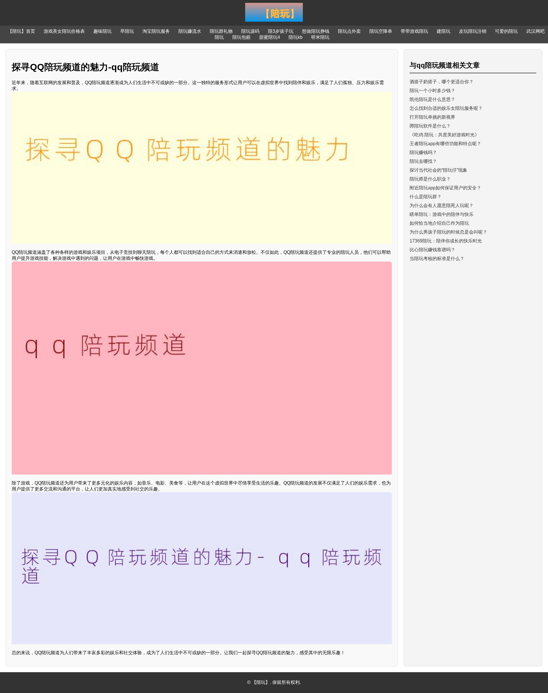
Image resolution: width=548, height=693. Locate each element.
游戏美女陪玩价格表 (64, 31)
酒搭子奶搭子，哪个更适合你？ (442, 81)
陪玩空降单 (380, 31)
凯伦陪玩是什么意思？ (432, 99)
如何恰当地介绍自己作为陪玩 (439, 223)
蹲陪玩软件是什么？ (430, 125)
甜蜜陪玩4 (269, 37)
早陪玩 (127, 31)
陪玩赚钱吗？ (423, 152)
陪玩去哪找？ (423, 161)
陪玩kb (296, 37)
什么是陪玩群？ (426, 196)
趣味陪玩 (102, 31)
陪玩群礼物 (221, 31)
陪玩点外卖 (349, 31)
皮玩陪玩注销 (472, 31)
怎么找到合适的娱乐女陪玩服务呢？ (446, 108)
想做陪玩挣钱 (315, 31)
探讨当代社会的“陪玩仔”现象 (438, 170)
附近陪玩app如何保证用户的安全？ (445, 187)
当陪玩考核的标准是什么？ (437, 258)
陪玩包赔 (241, 37)
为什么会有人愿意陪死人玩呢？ (442, 205)
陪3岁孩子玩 (280, 31)
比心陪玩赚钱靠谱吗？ (432, 249)
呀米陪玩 (320, 37)
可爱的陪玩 (506, 31)
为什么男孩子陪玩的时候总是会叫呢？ (448, 232)
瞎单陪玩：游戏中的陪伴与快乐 (442, 214)
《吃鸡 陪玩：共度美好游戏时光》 (444, 134)
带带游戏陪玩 (414, 31)
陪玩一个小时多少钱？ (432, 90)
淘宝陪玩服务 (156, 31)
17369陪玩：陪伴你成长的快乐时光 (446, 240)
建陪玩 (443, 31)
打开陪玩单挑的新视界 (432, 117)
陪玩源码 (250, 31)
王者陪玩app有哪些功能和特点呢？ (445, 143)
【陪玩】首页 (21, 31)
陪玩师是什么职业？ (430, 179)
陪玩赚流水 (189, 31)
